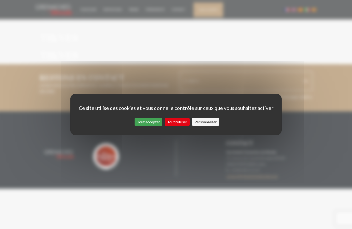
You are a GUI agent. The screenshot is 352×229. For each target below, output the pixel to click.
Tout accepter (148, 122)
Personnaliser (205, 122)
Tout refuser (177, 122)
